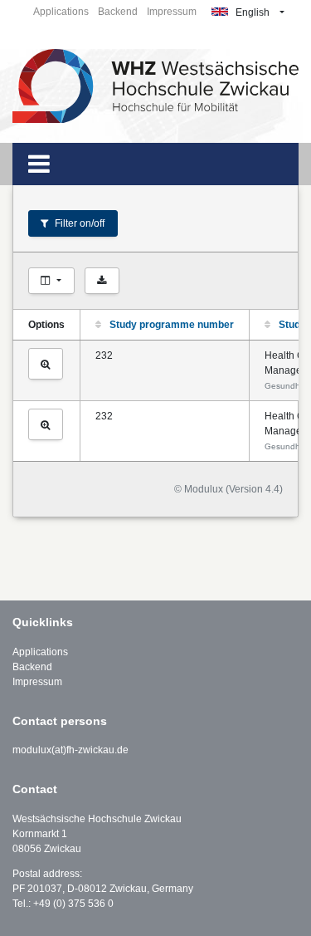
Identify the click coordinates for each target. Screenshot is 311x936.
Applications (61, 11)
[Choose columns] (51, 280)
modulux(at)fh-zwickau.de (70, 750)
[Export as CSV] (102, 280)
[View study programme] (45, 364)
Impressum (172, 11)
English (251, 12)
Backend (118, 11)
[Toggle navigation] (39, 164)
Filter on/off (78, 223)
